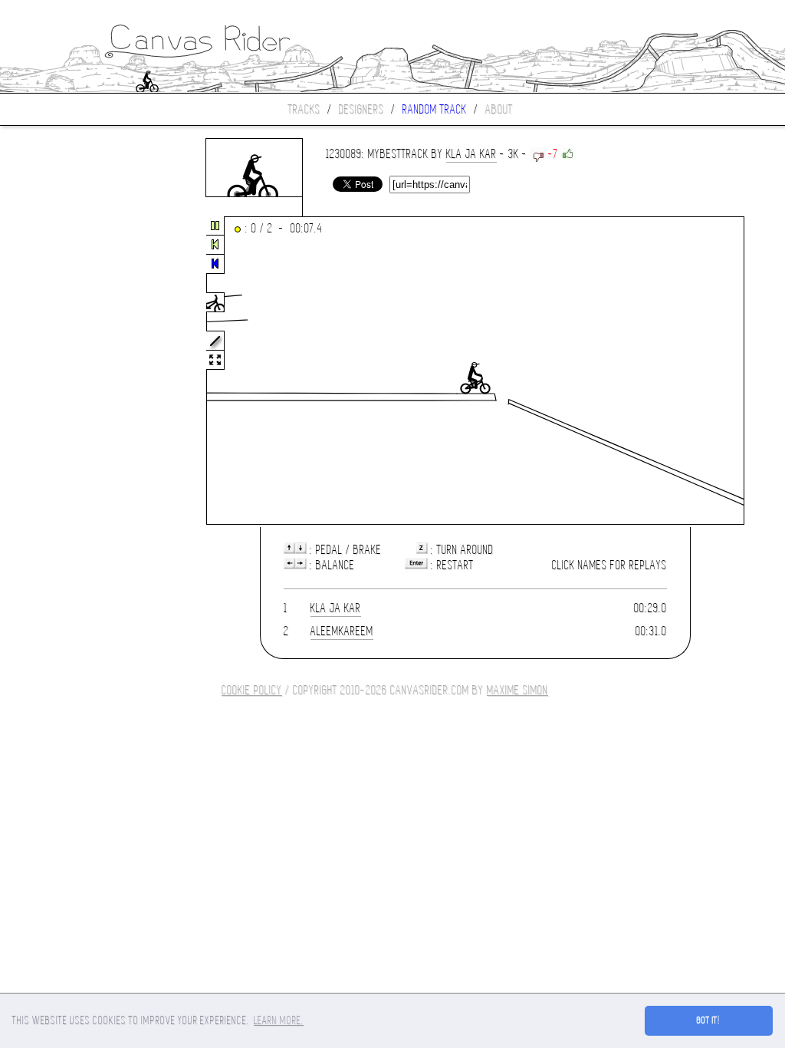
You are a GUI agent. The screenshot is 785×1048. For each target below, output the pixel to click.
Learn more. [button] (279, 1020)
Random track (434, 109)
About (499, 109)
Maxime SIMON (517, 690)
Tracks (304, 109)
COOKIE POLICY (252, 690)
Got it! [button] (709, 1020)
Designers (361, 109)
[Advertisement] (64, 371)
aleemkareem (341, 631)
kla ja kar (471, 154)
